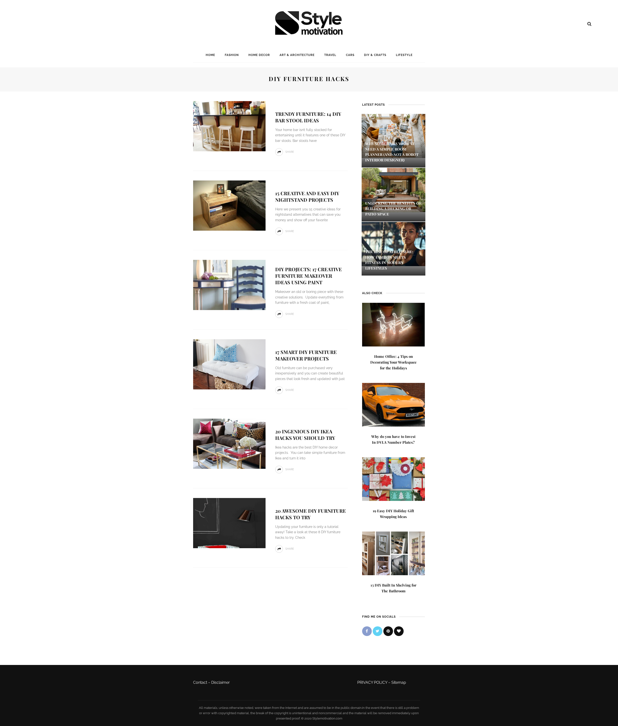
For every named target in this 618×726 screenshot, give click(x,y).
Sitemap (398, 682)
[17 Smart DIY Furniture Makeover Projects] (229, 364)
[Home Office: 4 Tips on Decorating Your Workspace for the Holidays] (393, 324)
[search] (589, 24)
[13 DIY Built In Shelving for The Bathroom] (393, 553)
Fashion (232, 55)
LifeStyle (404, 55)
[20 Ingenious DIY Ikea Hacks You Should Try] (229, 443)
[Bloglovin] (399, 631)
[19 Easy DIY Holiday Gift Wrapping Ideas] (393, 478)
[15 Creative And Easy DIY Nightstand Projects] (229, 205)
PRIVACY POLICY (372, 682)
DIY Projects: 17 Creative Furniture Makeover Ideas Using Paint (308, 275)
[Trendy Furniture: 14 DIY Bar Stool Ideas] (229, 126)
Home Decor (259, 55)
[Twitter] (377, 631)
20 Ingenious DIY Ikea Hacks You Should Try (305, 434)
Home (210, 55)
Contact (200, 682)
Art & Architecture (297, 55)
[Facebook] (367, 631)
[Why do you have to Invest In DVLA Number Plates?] (393, 404)
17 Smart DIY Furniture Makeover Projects (306, 355)
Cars (350, 55)
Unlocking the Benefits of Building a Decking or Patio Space (393, 208)
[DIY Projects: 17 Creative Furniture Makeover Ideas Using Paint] (229, 284)
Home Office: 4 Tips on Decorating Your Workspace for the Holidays (393, 362)
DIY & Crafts (375, 55)
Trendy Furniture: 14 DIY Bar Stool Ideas (308, 117)
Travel (330, 55)
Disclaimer (220, 682)
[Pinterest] (388, 631)
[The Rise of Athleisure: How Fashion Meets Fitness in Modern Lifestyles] (393, 244)
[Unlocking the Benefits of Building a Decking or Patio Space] (393, 189)
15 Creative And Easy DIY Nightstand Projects (307, 196)
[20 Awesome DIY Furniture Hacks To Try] (229, 522)
